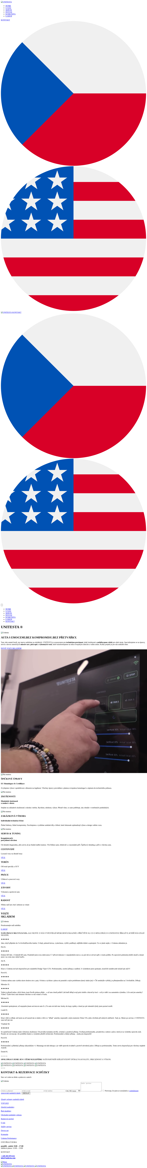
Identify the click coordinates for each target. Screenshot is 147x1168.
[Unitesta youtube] (29, 1166)
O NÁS (8, 8)
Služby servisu (6, 1127)
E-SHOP (9, 16)
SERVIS (9, 10)
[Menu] (2, 605)
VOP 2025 (5, 1103)
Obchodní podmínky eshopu (11, 1115)
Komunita (4, 1134)
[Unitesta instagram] (18, 1166)
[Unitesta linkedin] (40, 1166)
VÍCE (3, 858)
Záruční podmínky (7, 1107)
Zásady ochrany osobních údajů (12, 1099)
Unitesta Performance (9, 1138)
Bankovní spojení (7, 1119)
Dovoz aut (4, 1130)
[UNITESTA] (6, 2)
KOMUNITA (11, 14)
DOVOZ (9, 12)
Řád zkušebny (6, 1111)
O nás (3, 1123)
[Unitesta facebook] (6, 1166)
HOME (8, 6)
